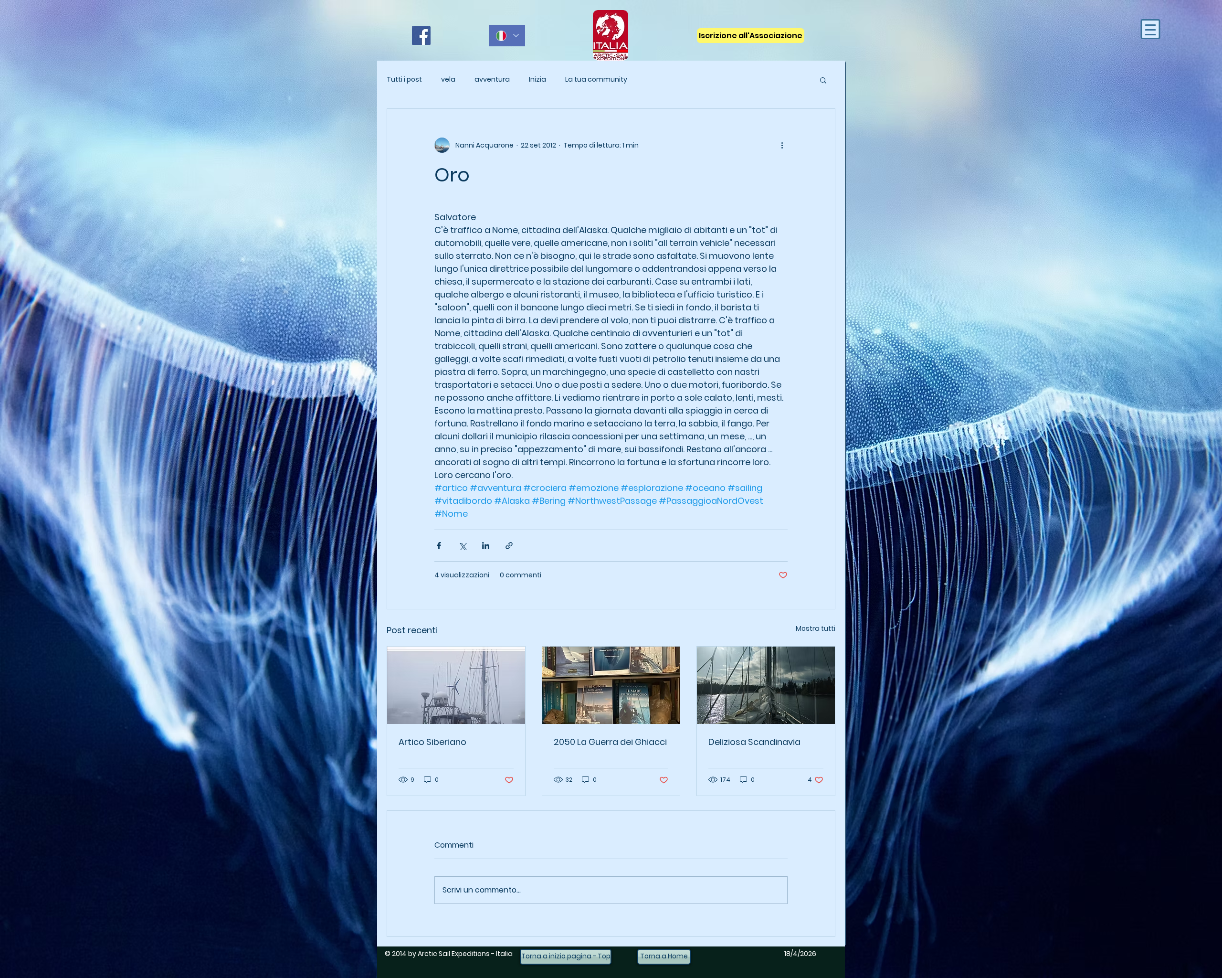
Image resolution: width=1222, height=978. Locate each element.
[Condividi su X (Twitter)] (462, 545)
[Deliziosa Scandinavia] (766, 685)
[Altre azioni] (782, 145)
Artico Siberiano (432, 742)
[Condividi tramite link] (509, 545)
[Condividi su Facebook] (438, 545)
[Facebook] (421, 35)
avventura (492, 79)
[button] (823, 80)
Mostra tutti (815, 628)
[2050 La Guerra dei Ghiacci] (611, 685)
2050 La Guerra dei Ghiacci (610, 742)
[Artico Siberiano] (456, 685)
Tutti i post (404, 79)
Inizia (537, 79)
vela (448, 79)
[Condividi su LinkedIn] (485, 545)
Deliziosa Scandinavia (754, 742)
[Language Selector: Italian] (507, 35)
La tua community (596, 79)
